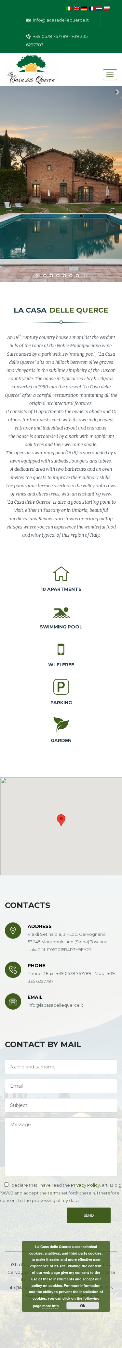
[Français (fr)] (92, 7)
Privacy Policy (85, 1185)
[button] (61, 820)
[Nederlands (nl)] (99, 7)
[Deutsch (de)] (84, 7)
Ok (82, 1305)
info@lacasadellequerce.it (60, 20)
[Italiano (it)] (69, 7)
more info (50, 1305)
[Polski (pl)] (107, 7)
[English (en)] (77, 7)
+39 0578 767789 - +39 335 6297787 (57, 40)
